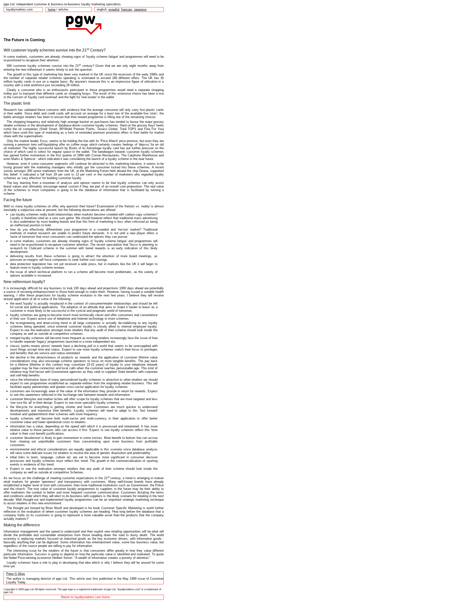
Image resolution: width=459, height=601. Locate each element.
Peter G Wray (15, 574)
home (51, 9)
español (114, 9)
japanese (140, 9)
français (126, 9)
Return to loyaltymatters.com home (85, 597)
